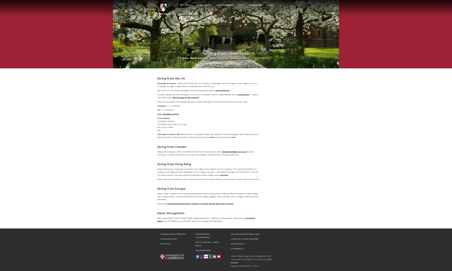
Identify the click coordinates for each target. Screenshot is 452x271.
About (188, 5)
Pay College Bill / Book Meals (207, 243)
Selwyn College (163, 14)
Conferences (255, 5)
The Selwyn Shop (168, 239)
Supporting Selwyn (219, 58)
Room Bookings (203, 250)
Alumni (241, 5)
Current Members (225, 5)
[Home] (162, 6)
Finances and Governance (173, 234)
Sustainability (238, 244)
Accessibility (237, 249)
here (213, 137)
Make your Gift (238, 58)
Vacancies (165, 244)
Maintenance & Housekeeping (203, 235)
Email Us (234, 263)
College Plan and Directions (245, 234)
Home (185, 58)
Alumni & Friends (199, 58)
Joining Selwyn (204, 5)
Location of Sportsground (244, 239)
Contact (271, 5)
